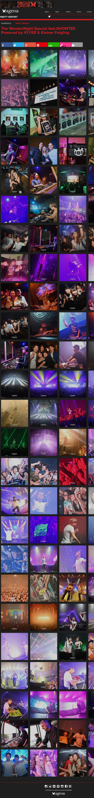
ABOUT (47, 12)
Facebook (66, 786)
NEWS (57, 12)
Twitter (54, 786)
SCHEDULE (6, 23)
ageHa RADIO (70, 786)
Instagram (50, 786)
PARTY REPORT (22, 23)
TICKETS (78, 12)
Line (58, 786)
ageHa (10, 11)
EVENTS (68, 12)
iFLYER (46, 786)
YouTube (62, 786)
